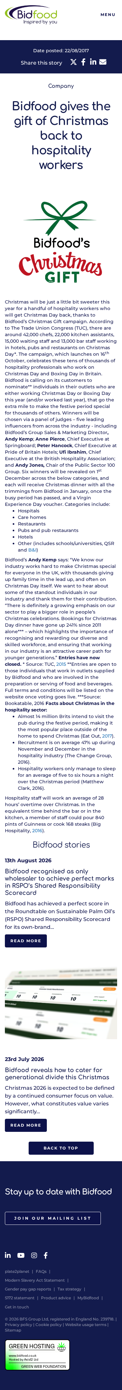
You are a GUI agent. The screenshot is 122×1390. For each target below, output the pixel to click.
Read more (25, 940)
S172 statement (19, 1297)
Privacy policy (18, 1324)
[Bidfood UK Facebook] (46, 1255)
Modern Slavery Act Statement (35, 1280)
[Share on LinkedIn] (93, 62)
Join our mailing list (52, 1218)
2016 (37, 831)
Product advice (56, 1297)
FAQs (41, 1271)
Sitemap (13, 1330)
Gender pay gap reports (28, 1289)
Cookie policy (48, 1324)
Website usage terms (85, 1324)
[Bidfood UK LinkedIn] (8, 1255)
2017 (107, 736)
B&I (32, 550)
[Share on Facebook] (83, 62)
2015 (61, 664)
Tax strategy (69, 1289)
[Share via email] (103, 62)
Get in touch (17, 1306)
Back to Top (61, 1148)
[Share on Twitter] (73, 62)
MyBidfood (88, 1297)
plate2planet (17, 1271)
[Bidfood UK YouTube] (21, 1255)
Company (61, 86)
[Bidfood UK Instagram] (34, 1255)
